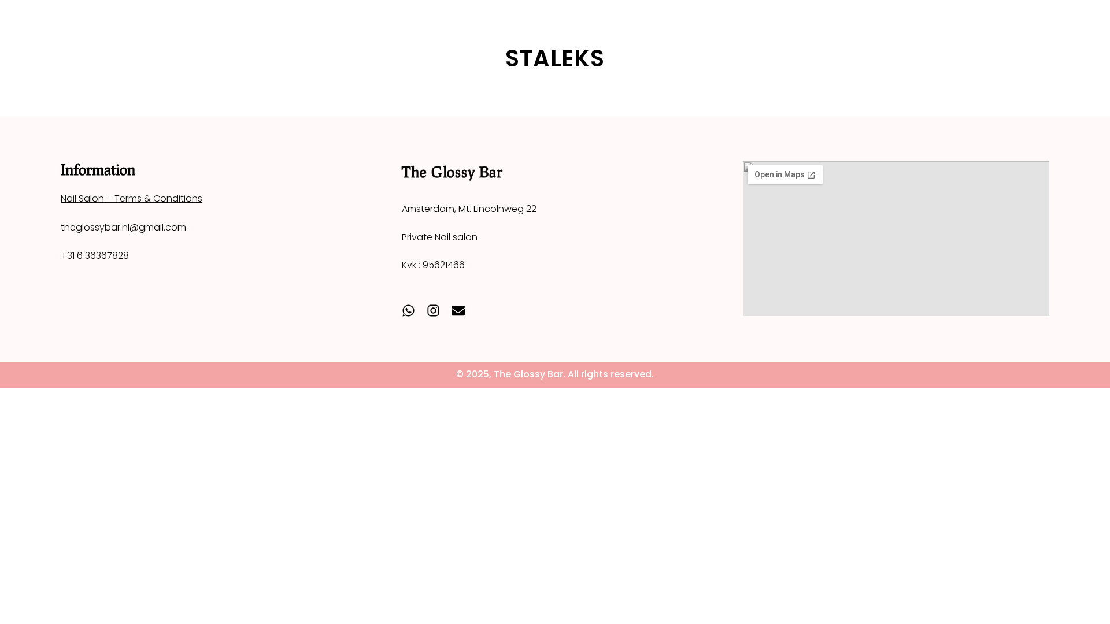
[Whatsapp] (408, 310)
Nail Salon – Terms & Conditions (131, 198)
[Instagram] (433, 310)
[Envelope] (458, 310)
